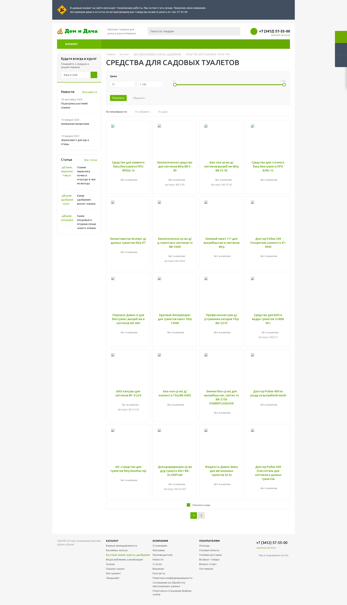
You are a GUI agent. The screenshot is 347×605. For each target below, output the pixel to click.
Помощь (204, 545)
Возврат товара (209, 559)
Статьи (157, 564)
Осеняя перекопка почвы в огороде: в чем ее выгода (86, 175)
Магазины (159, 550)
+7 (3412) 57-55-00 (274, 31)
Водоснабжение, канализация (124, 559)
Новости (158, 559)
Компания (160, 540)
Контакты (159, 573)
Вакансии (158, 568)
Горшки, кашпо (115, 568)
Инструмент (113, 573)
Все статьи (90, 160)
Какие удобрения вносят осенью (86, 199)
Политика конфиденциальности (172, 577)
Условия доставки (210, 554)
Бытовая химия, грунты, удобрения (128, 554)
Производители (162, 554)
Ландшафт (113, 577)
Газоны (110, 564)
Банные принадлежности (121, 545)
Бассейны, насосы (117, 550)
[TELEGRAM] (270, 562)
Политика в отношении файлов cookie (172, 592)
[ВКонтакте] (262, 562)
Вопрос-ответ (208, 564)
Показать (118, 97)
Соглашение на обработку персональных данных (169, 584)
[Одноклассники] (278, 562)
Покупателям (209, 540)
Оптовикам (206, 568)
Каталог (71, 44)
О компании (160, 545)
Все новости (90, 92)
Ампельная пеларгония (75, 123)
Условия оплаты (209, 550)
